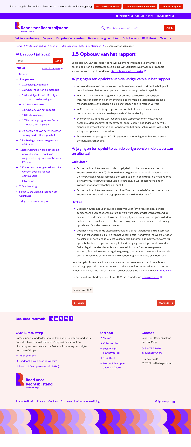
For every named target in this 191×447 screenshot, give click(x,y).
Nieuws (149, 15)
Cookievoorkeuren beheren (140, 6)
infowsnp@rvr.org (152, 352)
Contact (139, 15)
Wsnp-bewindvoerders (70, 38)
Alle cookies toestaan (107, 6)
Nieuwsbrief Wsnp (165, 15)
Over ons (165, 38)
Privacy (41, 401)
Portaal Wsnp (126, 15)
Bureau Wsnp (164, 270)
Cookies (53, 401)
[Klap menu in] (16, 78)
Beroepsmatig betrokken (103, 38)
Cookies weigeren (171, 6)
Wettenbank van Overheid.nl (129, 71)
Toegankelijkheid (25, 401)
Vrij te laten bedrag (27, 38)
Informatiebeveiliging (88, 401)
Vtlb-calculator (112, 343)
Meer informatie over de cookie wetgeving (67, 6)
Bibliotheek (149, 38)
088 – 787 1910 (151, 348)
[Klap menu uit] (19, 103)
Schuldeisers (131, 38)
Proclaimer (67, 401)
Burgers (47, 38)
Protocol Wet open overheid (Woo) (39, 366)
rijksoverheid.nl (152, 277)
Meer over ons (27, 355)
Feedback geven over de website (38, 361)
